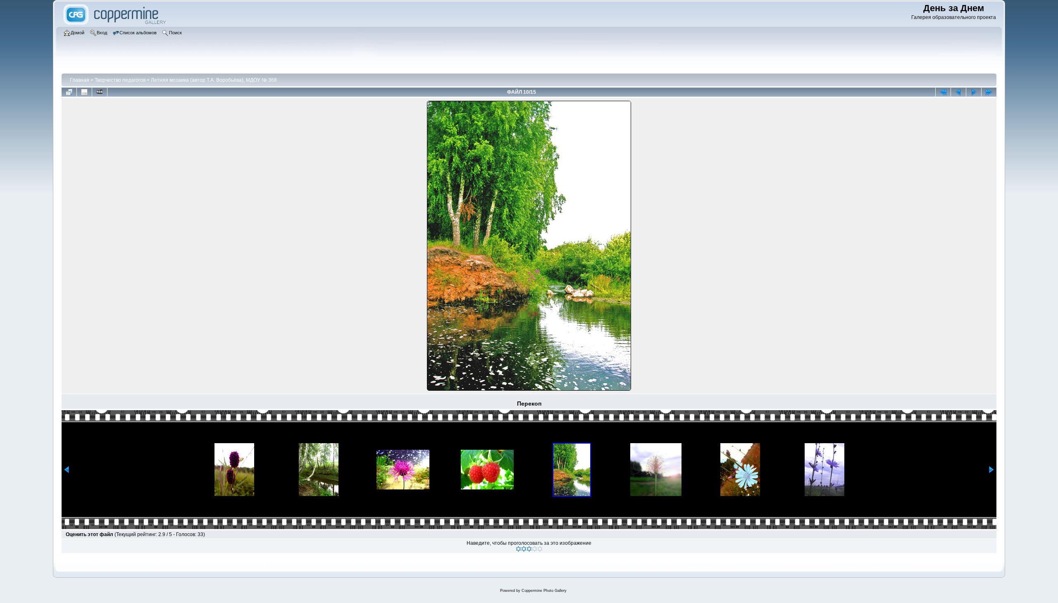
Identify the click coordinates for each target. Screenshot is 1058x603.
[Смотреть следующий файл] (973, 92)
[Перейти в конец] (989, 92)
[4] (534, 549)
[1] (518, 549)
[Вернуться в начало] (943, 92)
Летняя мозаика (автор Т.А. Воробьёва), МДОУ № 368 (214, 80)
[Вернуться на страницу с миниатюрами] (69, 92)
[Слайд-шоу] (99, 92)
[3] (529, 549)
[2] (524, 549)
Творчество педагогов (120, 80)
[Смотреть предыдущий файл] (958, 92)
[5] (540, 549)
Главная (79, 80)
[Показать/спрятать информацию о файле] (84, 92)
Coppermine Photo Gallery (544, 591)
